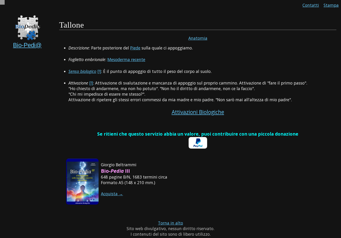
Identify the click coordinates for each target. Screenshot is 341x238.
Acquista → (112, 193)
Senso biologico (82, 71)
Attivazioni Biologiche (198, 112)
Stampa (331, 5)
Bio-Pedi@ (27, 45)
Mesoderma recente (126, 59)
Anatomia (197, 38)
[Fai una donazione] (198, 147)
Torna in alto (170, 223)
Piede (135, 48)
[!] (99, 71)
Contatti (310, 5)
